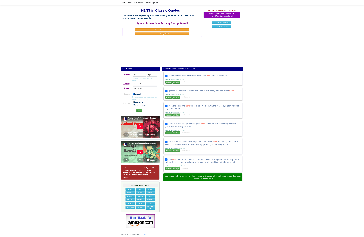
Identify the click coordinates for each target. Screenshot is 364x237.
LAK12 (123, 2)
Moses (140, 193)
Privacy (140, 3)
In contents (138, 102)
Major (140, 203)
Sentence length (140, 105)
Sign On (155, 3)
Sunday (130, 203)
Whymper (130, 196)
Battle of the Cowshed (150, 208)
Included (137, 94)
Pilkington (140, 196)
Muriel (150, 189)
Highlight (176, 82)
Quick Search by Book (222, 26)
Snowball (150, 193)
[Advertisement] (182, 53)
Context (168, 82)
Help (135, 3)
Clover (130, 189)
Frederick (130, 193)
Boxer (140, 189)
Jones (150, 203)
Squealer (130, 200)
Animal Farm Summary (162, 30)
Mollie (150, 196)
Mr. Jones (140, 208)
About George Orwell (162, 34)
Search (139, 110)
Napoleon (150, 200)
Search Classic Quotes (222, 22)
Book (130, 3)
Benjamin (140, 200)
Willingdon (130, 208)
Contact (148, 3)
